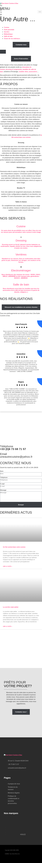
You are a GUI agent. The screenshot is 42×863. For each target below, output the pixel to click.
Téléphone (4, 477)
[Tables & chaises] (21, 198)
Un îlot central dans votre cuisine (14, 547)
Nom (1, 471)
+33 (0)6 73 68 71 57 (13, 449)
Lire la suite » (7, 566)
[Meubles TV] (21, 184)
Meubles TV (21, 188)
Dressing (21, 142)
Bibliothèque (21, 167)
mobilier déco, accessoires (28, 71)
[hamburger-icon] (40, 11)
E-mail (2, 484)
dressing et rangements (14, 69)
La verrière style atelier (10, 607)
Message (3, 490)
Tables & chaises (21, 202)
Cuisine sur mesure (21, 104)
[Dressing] (21, 139)
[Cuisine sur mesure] (21, 100)
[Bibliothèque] (21, 164)
